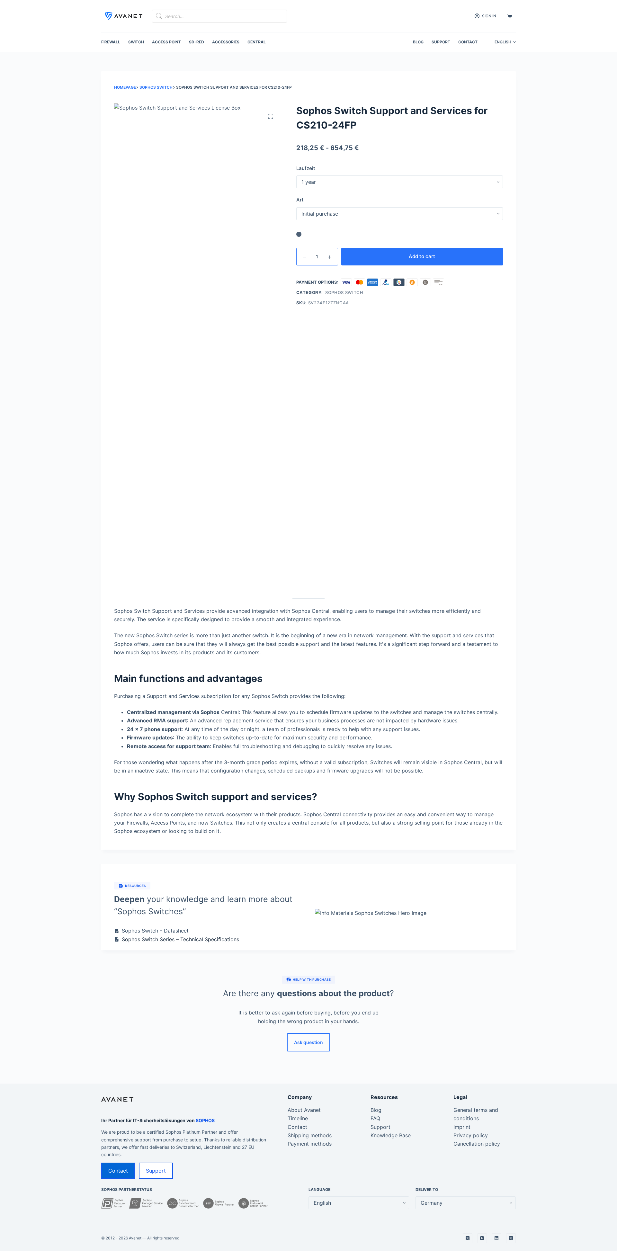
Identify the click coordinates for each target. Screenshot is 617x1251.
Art (300, 200)
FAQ (375, 1118)
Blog (418, 42)
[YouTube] (482, 1238)
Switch (136, 42)
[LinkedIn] (496, 1238)
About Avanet (304, 1110)
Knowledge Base (391, 1135)
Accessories (225, 42)
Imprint (461, 1127)
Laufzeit (305, 168)
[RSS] (511, 1238)
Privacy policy (470, 1135)
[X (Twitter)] (467, 1238)
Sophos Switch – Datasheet (155, 930)
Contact (468, 42)
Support (441, 42)
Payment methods (310, 1143)
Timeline (298, 1118)
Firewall (110, 42)
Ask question (308, 1042)
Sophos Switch (344, 292)
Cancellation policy (476, 1143)
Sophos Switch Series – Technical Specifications (180, 939)
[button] (505, 42)
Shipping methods (310, 1135)
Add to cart (422, 256)
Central (256, 42)
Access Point (166, 42)
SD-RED (196, 42)
